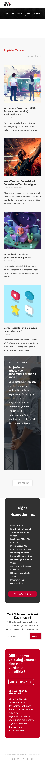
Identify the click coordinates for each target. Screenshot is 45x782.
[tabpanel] (22, 554)
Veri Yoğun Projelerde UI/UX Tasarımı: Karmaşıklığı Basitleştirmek (20, 111)
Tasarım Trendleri (17, 188)
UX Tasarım (14, 118)
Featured (7, 188)
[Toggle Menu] (39, 4)
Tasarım (6, 118)
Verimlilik (7, 261)
